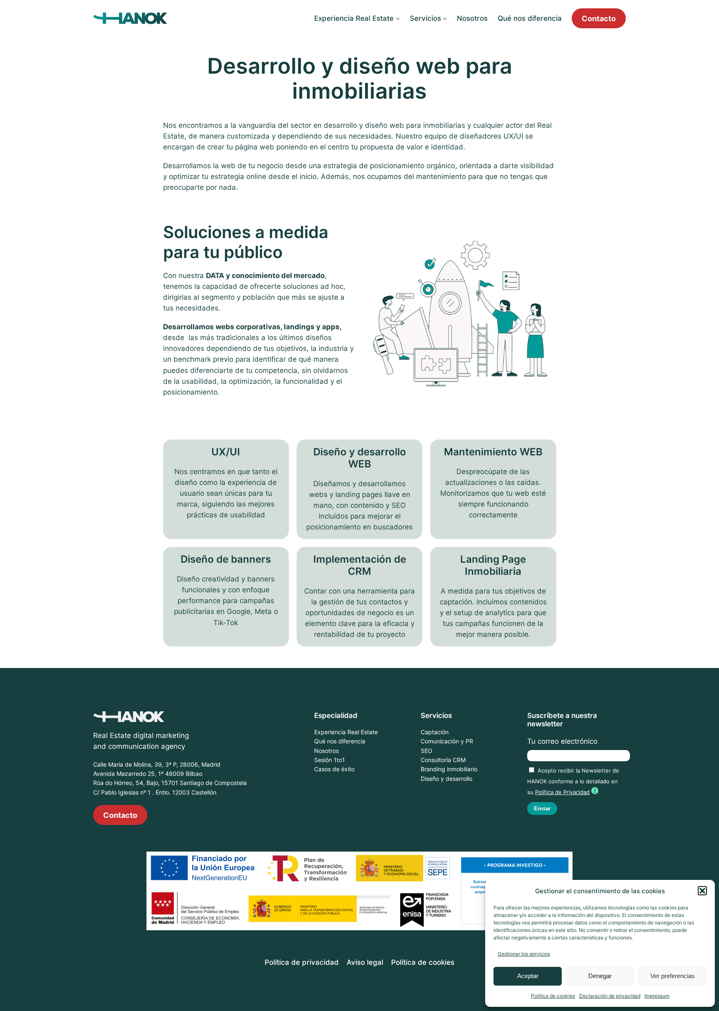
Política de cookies (553, 996)
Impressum (657, 996)
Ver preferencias (672, 975)
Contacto (599, 18)
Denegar (600, 975)
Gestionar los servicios (524, 954)
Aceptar (527, 975)
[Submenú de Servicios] (445, 18)
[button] (702, 891)
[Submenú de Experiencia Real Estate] (398, 18)
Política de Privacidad (562, 792)
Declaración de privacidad (609, 996)
